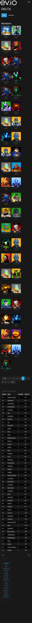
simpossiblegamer (6, 51)
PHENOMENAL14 (11, 538)
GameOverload (11, 407)
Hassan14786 (11, 463)
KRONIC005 (16, 112)
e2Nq (6, 565)
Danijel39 (6, 218)
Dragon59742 (11, 481)
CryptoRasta (10, 478)
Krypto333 (6, 370)
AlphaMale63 (6, 568)
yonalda (16, 203)
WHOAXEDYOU (6, 172)
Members (11, 15)
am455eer (6, 157)
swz (8, 422)
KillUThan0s (10, 460)
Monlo (9, 494)
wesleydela (6, 36)
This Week (20, 394)
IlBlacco (6, 309)
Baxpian (9, 509)
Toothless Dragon (6, 233)
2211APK (16, 188)
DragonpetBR (16, 263)
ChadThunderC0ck (16, 142)
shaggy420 (10, 497)
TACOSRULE (10, 491)
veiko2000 (10, 466)
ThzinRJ (9, 447)
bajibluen (6, 575)
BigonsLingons (11, 531)
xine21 (6, 572)
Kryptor (16, 324)
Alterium (16, 51)
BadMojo (6, 573)
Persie (9, 456)
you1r (9, 413)
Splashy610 (16, 309)
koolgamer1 (10, 500)
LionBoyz (16, 233)
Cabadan (16, 157)
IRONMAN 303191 (11, 438)
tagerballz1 (5, 263)
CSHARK (9, 550)
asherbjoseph (11, 403)
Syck (6, 355)
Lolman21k (6, 324)
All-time (26, 394)
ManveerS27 (16, 355)
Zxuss (16, 81)
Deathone (16, 36)
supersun (10, 513)
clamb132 (6, 577)
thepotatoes (10, 416)
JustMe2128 (16, 66)
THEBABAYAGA (11, 534)
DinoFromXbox (6, 66)
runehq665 (6, 81)
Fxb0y (6, 127)
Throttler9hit (10, 400)
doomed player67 (12, 522)
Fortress (6, 142)
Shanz (9, 541)
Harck (9, 431)
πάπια (9, 525)
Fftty (6, 567)
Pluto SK (10, 441)
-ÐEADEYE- (6, 294)
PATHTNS (10, 419)
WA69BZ (6, 203)
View (5, 15)
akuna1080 (10, 516)
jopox (16, 218)
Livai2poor (16, 172)
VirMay (16, 339)
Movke (6, 188)
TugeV (6, 96)
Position (4, 394)
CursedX (16, 127)
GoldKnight (6, 570)
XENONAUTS (16, 279)
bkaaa (9, 450)
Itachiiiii (9, 544)
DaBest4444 (6, 112)
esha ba (6, 279)
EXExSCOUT (10, 528)
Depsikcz (16, 294)
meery (9, 435)
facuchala (6, 339)
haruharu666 (16, 248)
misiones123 (16, 96)
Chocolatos (10, 410)
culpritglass (10, 485)
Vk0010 (9, 428)
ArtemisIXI (10, 519)
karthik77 (10, 503)
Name (9, 394)
